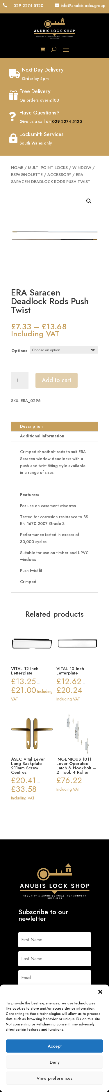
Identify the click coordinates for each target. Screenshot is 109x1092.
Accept (55, 1046)
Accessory (59, 175)
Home (17, 168)
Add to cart (56, 380)
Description (31, 426)
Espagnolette (27, 175)
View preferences (54, 1078)
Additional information (42, 436)
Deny (55, 1062)
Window (81, 168)
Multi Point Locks (48, 168)
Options (19, 351)
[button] (100, 992)
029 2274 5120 (67, 121)
